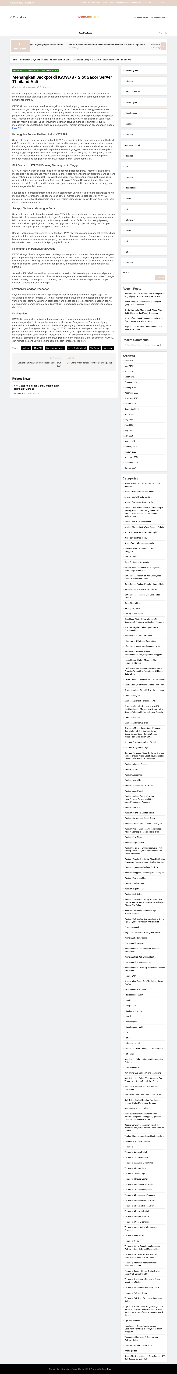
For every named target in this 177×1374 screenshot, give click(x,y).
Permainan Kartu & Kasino (136, 938)
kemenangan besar (55, 348)
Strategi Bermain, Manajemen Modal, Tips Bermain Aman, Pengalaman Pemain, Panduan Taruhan (144, 1128)
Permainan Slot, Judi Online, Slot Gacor (141, 957)
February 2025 (131, 446)
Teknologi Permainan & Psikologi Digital (142, 1287)
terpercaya (108, 348)
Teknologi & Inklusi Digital (136, 1173)
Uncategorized (131, 1351)
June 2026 (129, 361)
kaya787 (17, 128)
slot (126, 166)
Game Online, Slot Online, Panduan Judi (141, 589)
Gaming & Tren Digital (134, 614)
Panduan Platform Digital (135, 883)
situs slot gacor (131, 102)
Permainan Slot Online (134, 943)
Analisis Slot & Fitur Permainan (138, 522)
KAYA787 (38, 348)
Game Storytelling (132, 603)
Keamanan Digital (132, 695)
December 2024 (131, 457)
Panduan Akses (131, 769)
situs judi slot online (133, 1011)
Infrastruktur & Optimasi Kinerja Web (140, 641)
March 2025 (130, 441)
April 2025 (129, 436)
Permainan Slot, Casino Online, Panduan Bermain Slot (35, 70)
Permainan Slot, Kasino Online (138, 962)
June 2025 (129, 425)
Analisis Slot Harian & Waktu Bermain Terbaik (144, 527)
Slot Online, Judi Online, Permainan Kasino (143, 1073)
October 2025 (130, 403)
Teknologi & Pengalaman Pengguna (140, 1195)
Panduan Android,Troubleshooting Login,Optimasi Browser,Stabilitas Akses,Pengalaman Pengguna (139, 799)
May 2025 (129, 430)
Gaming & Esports (132, 608)
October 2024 (130, 468)
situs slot (129, 156)
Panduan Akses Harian (134, 780)
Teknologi (129, 1147)
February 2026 (131, 382)
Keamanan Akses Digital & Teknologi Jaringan (144, 690)
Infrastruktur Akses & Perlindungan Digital (143, 646)
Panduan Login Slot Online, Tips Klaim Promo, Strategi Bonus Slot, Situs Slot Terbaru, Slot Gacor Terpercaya (144, 851)
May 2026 (129, 366)
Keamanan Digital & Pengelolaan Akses (141, 701)
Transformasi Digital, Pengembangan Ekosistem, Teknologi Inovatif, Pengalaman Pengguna (143, 1329)
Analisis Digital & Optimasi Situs (139, 497)
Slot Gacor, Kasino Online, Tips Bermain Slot (144, 1048)
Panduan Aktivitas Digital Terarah (139, 785)
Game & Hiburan (132, 557)
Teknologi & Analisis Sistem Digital (140, 1163)
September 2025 (132, 409)
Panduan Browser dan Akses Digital (140, 818)
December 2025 (131, 393)
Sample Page (85, 33)
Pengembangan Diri (133, 927)
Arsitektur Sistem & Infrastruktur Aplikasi (142, 532)
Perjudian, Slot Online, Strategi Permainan (142, 932)
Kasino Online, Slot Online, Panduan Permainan (145, 679)
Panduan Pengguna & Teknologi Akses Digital (144, 872)
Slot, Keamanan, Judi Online (136, 1108)
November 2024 (131, 462)
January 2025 (130, 452)
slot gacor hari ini (132, 92)
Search (126, 272)
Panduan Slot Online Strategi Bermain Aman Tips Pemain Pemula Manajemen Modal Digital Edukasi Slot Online (145, 902)
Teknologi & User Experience (137, 1222)
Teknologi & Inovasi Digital (136, 1179)
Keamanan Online (132, 717)
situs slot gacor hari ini (134, 1027)
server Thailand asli (77, 348)
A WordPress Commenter (136, 345)
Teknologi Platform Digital (136, 1293)
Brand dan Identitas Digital (136, 538)
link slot (128, 124)
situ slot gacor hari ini (134, 995)
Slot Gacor (94, 348)
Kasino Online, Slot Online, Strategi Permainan (144, 685)
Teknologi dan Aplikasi (134, 1235)
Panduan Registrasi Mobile (136, 889)
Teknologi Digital (132, 1241)
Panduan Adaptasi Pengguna (137, 764)
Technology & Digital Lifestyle (137, 1141)
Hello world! (156, 345)
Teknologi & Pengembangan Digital (140, 1200)
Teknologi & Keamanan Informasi (139, 1184)
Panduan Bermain (132, 807)
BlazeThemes (108, 1369)
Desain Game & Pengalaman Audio (139, 543)
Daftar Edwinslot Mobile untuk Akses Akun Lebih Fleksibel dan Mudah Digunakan (78, 44)
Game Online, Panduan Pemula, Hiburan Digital (145, 584)
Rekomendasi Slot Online (135, 989)
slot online (129, 1054)
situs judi (128, 1000)
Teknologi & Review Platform (137, 1216)
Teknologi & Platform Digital (137, 1211)
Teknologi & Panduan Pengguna (138, 1189)
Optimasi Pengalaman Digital (137, 747)
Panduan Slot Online (133, 894)
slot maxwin (130, 220)
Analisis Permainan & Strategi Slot (139, 502)
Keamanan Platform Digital (136, 723)
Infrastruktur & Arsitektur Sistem (139, 636)
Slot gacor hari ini (132, 145)
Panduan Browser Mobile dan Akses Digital (143, 823)
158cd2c (18, 87)
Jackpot (25, 348)
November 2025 (131, 398)
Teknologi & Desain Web (135, 1168)
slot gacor (129, 81)
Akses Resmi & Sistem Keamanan (139, 491)
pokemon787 (130, 976)
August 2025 (130, 414)
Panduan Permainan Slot (135, 878)
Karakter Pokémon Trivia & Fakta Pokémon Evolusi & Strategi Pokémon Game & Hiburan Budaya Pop (144, 671)
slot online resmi (132, 1067)
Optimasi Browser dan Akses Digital (140, 742)
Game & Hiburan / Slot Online (137, 562)
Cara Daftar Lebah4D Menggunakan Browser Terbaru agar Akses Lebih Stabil (118, 3)
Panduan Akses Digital (134, 775)
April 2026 (129, 371)
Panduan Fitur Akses (133, 837)
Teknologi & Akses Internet (136, 1157)
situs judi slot (130, 1005)
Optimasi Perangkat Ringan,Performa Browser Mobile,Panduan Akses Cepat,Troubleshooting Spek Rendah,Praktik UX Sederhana (144, 756)
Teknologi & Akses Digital (136, 1152)
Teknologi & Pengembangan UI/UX (139, 1206)
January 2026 (130, 387)
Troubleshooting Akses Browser (138, 1345)
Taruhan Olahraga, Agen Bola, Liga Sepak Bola (144, 1136)
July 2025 (129, 420)
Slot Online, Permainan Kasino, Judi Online (143, 1095)
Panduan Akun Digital (134, 791)
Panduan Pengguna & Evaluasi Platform (141, 867)
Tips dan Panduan (132, 1321)
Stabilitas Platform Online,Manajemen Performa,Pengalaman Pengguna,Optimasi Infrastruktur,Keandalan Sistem (143, 1117)
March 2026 (130, 377)
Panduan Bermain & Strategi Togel (139, 813)
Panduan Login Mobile (134, 842)
